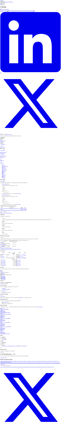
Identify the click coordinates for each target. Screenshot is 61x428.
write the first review (20, 297)
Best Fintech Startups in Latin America (25, 362)
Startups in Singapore (36, 361)
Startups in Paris (22, 361)
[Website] (33, 11)
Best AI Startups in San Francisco (23, 363)
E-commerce (28, 11)
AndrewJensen (3, 261)
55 (0, 137)
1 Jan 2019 (24, 208)
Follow (2, 140)
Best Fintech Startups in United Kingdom (5, 362)
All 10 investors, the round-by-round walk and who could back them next (10, 249)
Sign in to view (21, 256)
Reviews (4, 174)
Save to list (2, 141)
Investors (4, 168)
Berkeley (2, 11)
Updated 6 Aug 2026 (9, 134)
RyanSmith (2, 257)
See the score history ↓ (18, 193)
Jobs (3, 173)
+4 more (19, 210)
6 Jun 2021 (24, 210)
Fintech (9, 11)
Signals (4, 165)
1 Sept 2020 (25, 209)
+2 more (19, 208)
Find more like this (40, 306)
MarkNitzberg (3, 278)
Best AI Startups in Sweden (8, 363)
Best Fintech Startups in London (34, 362)
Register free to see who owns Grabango (6, 248)
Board (4, 172)
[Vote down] (3, 138)
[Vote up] (1, 138)
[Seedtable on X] (30, 427)
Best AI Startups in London (51, 362)
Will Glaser (3, 292)
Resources (4, 175)
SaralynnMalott (3, 262)
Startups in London (8, 361)
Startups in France (17, 361)
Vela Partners (5, 210)
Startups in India (26, 361)
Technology (31, 11)
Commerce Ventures (10, 208)
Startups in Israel (41, 361)
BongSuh (2, 256)
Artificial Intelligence (13, 11)
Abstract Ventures (5, 208)
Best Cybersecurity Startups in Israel (52, 363)
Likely (16, 256)
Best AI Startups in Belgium (15, 363)
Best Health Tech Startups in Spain (32, 363)
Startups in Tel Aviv (45, 361)
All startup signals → (3, 181)
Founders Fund (16, 208)
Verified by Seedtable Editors (5, 9)
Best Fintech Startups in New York (15, 362)
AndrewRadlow (3, 265)
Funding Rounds (5, 166)
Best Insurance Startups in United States (42, 363)
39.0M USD (21, 210)
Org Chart (4, 171)
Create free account (2, 357)
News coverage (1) (4, 211)
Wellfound (3, 288)
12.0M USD (21, 208)
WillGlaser (3, 254)
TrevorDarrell (3, 276)
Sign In (1, 4)
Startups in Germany (3, 361)
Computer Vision (19, 11)
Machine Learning (23, 11)
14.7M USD (21, 209)
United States (5, 11)
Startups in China (31, 361)
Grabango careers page (5, 289)
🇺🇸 (0, 11)
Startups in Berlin (13, 361)
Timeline (4, 167)
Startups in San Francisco (51, 361)
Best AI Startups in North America (43, 362)
